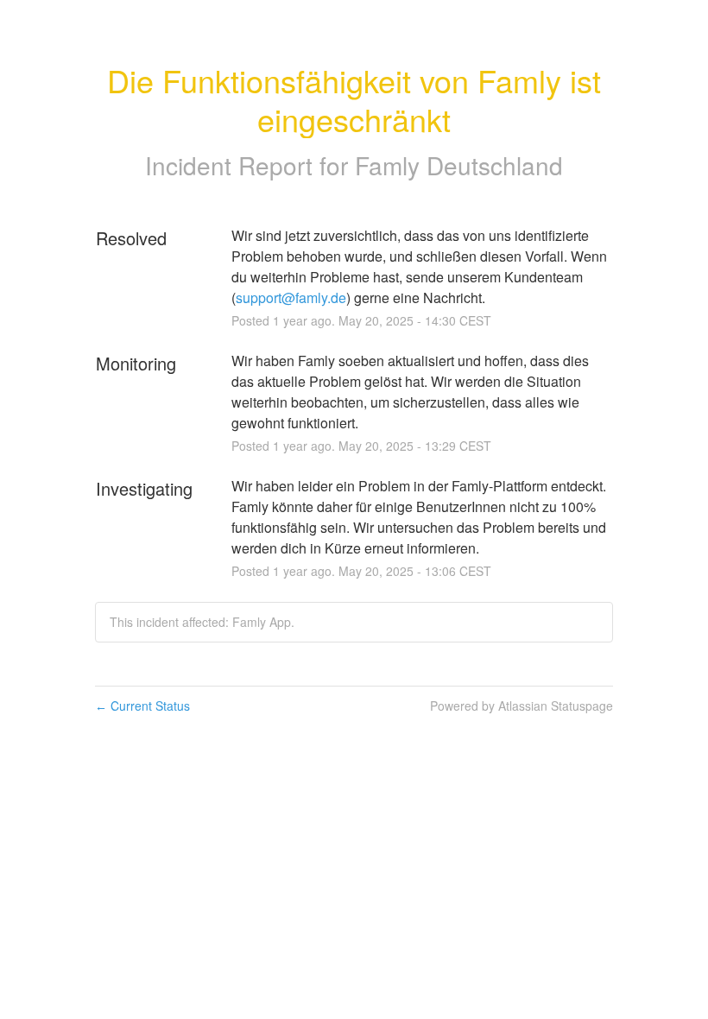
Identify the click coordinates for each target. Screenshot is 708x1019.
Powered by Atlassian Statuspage (521, 705)
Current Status (142, 705)
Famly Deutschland (459, 165)
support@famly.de (291, 297)
